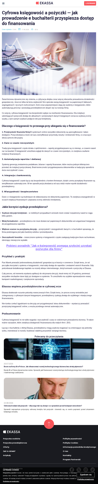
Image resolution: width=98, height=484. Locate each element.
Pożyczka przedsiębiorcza (15, 443)
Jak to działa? (9, 451)
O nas (65, 451)
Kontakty (67, 455)
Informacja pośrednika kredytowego (79, 447)
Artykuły (7, 455)
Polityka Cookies (70, 443)
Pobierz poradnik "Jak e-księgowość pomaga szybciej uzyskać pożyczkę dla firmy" (49, 247)
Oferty (6, 447)
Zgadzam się (86, 475)
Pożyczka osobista (11, 439)
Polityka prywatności (72, 439)
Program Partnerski (71, 459)
